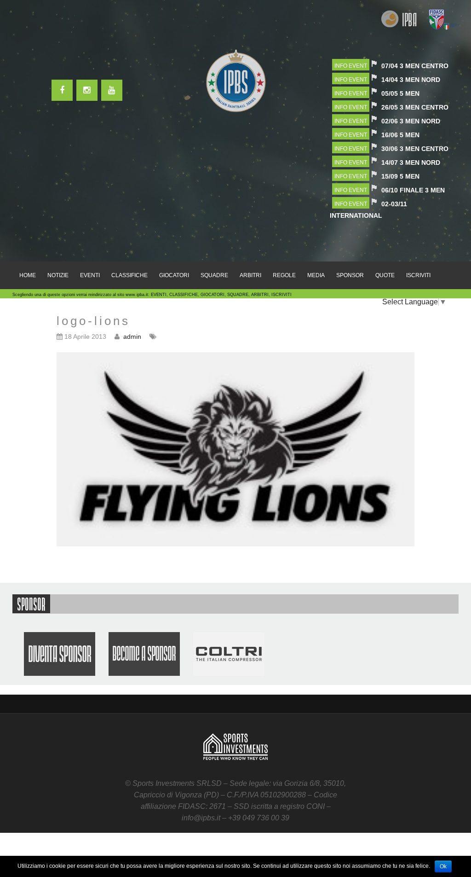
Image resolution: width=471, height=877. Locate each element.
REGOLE (284, 275)
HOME (27, 275)
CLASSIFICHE (129, 275)
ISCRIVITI (418, 275)
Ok (443, 866)
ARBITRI (250, 275)
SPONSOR (350, 275)
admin (132, 336)
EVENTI (90, 275)
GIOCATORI (174, 275)
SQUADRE (214, 275)
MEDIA (316, 275)
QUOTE (385, 275)
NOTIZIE (58, 275)
